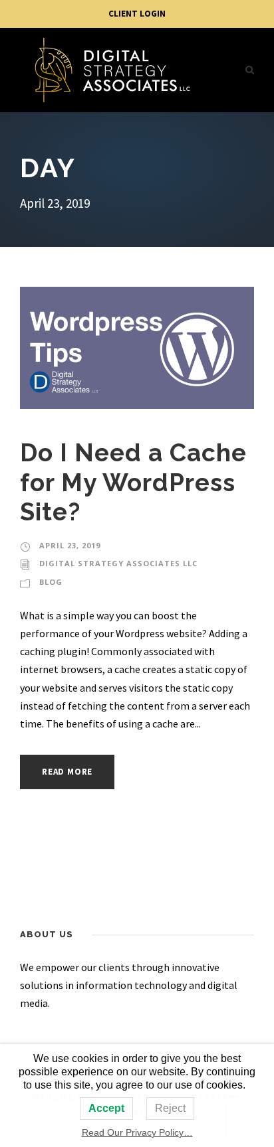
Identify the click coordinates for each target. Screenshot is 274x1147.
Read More (67, 771)
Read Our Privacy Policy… (137, 1132)
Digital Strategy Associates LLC (118, 563)
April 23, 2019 (69, 545)
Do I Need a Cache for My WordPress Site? (133, 482)
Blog (51, 582)
